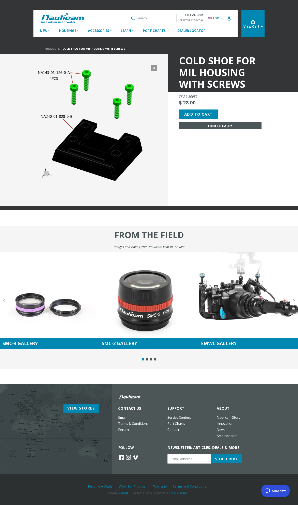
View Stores (81, 408)
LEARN (129, 30)
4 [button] (155, 359)
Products (52, 49)
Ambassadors (227, 435)
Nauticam (123, 492)
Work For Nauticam (133, 486)
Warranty (160, 486)
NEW (47, 30)
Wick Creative (178, 492)
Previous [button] (4, 300)
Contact (173, 429)
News (221, 429)
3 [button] (151, 359)
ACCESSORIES (102, 30)
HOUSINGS (71, 30)
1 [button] (143, 359)
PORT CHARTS (158, 30)
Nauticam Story (228, 417)
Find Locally (220, 126)
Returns (124, 429)
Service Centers (179, 417)
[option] (49, 300)
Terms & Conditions (133, 423)
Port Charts (176, 423)
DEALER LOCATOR (191, 30)
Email (122, 417)
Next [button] (294, 300)
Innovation (225, 423)
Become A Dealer (101, 486)
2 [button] (147, 359)
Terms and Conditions (189, 486)
